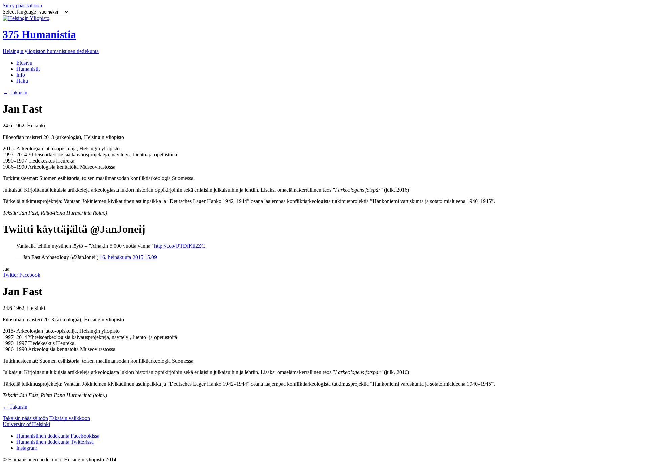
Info (20, 75)
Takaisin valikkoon (69, 418)
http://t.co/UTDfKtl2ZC (179, 246)
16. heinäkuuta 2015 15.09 (128, 257)
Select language (20, 12)
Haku (22, 81)
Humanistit (28, 69)
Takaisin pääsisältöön (25, 418)
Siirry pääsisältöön (22, 5)
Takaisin (15, 92)
